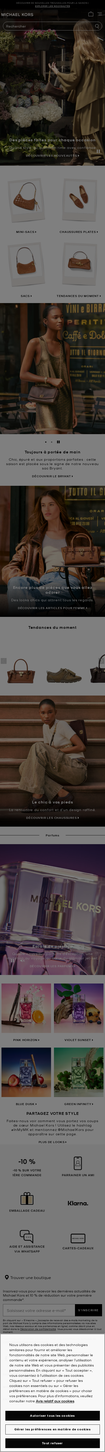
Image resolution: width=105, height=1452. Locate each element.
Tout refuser (52, 1443)
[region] (52, 1393)
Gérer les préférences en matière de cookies (52, 1429)
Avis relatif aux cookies (55, 1401)
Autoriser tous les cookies (52, 1416)
